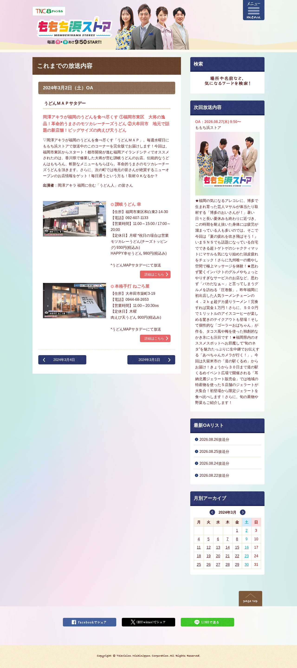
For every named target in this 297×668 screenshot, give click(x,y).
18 (199, 556)
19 (209, 556)
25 (199, 565)
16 (247, 547)
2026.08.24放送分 (214, 463)
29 (237, 565)
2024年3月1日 (149, 360)
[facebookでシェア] (89, 621)
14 (228, 547)
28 (228, 565)
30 (247, 565)
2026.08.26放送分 (214, 439)
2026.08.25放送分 (214, 452)
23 (247, 556)
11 (199, 547)
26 (209, 565)
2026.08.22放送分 (214, 475)
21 (228, 556)
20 (218, 556)
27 (218, 565)
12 (209, 547)
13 (218, 547)
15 (237, 547)
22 (237, 556)
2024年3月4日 (64, 360)
